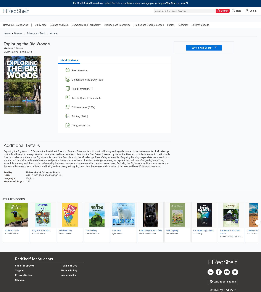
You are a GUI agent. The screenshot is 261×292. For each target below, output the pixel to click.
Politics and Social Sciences (149, 25)
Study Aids (41, 25)
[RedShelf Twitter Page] (235, 274)
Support (19, 270)
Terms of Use (69, 265)
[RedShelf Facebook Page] (219, 274)
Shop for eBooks (24, 265)
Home (7, 33)
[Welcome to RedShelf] (16, 11)
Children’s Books (200, 25)
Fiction (170, 25)
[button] (115, 70)
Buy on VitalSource (202, 48)
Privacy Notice (23, 275)
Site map (20, 280)
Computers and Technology (86, 25)
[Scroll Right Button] (258, 222)
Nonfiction (183, 25)
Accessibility (68, 275)
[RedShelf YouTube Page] (227, 274)
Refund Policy (69, 270)
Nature (53, 33)
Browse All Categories (15, 25)
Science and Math (59, 25)
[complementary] (130, 216)
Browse (18, 33)
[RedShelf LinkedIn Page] (211, 274)
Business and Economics (117, 25)
